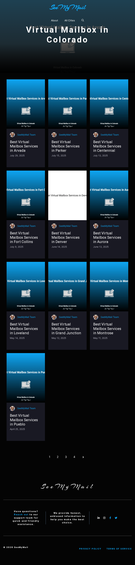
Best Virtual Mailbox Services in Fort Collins (24, 237)
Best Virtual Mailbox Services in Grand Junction (66, 328)
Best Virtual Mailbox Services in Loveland (24, 328)
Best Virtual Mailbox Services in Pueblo (24, 419)
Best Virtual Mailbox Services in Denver (66, 237)
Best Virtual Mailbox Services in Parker (66, 146)
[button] (82, 20)
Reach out (21, 514)
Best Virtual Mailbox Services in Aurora (107, 237)
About (54, 20)
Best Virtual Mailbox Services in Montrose (107, 328)
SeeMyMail (67, 7)
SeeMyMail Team (26, 134)
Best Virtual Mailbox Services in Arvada (24, 146)
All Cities (70, 20)
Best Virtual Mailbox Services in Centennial (107, 146)
